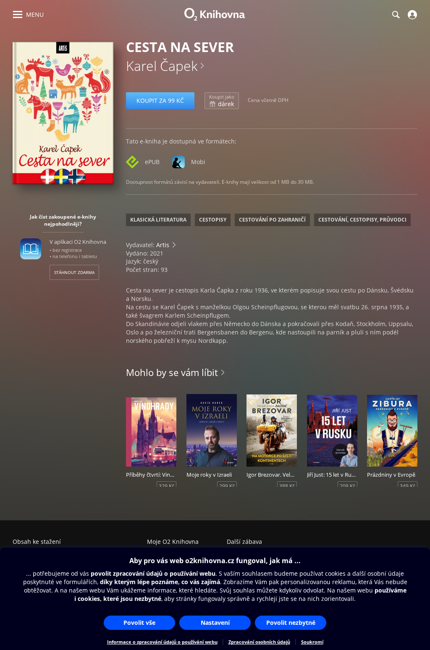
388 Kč (287, 486)
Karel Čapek (161, 66)
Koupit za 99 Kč (160, 100)
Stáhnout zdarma (74, 272)
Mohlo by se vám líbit (172, 372)
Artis (162, 245)
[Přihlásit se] (411, 14)
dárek (221, 101)
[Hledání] (395, 14)
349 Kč (407, 486)
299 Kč (227, 486)
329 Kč (166, 486)
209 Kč (347, 486)
